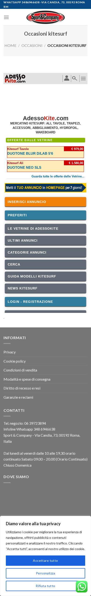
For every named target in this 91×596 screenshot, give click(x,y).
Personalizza (45, 573)
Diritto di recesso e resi (22, 388)
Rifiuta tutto (45, 586)
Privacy (10, 352)
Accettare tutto (45, 560)
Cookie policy (15, 361)
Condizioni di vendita (20, 370)
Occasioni (31, 45)
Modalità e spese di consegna (27, 379)
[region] (45, 556)
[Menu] (6, 17)
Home (10, 45)
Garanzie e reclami (18, 397)
